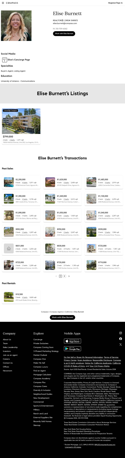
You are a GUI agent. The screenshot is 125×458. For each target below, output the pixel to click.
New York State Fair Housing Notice (77, 429)
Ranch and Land (40, 413)
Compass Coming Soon (43, 347)
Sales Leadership (10, 347)
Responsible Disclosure (102, 360)
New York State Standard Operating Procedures (82, 431)
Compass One (39, 359)
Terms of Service (111, 357)
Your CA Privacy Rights (99, 366)
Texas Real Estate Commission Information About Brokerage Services (90, 422)
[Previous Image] (5, 121)
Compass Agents (56, 312)
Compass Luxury (40, 367)
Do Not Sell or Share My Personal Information (83, 357)
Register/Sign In (115, 3)
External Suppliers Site (42, 417)
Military (36, 410)
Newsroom (7, 371)
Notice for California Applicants (98, 363)
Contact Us (8, 363)
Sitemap (36, 425)
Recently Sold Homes (42, 421)
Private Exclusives (40, 343)
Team (5, 343)
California (68, 312)
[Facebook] (120, 338)
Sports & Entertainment (43, 406)
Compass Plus (39, 382)
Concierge (37, 339)
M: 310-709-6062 (60, 29)
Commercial (38, 402)
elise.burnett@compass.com (65, 23)
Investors (7, 351)
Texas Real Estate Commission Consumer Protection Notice (86, 425)
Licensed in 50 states (73, 447)
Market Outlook (40, 355)
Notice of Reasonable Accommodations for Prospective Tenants (88, 434)
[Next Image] (37, 121)
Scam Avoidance (85, 360)
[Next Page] (69, 276)
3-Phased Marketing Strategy (46, 351)
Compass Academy (41, 378)
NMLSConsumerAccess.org (104, 445)
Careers (6, 359)
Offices (6, 367)
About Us (7, 339)
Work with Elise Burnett (64, 34)
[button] (3, 3)
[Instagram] (120, 332)
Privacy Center (70, 360)
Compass (44, 312)
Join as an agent (10, 355)
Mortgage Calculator (42, 374)
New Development (41, 398)
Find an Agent (39, 371)
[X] (120, 344)
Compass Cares (40, 386)
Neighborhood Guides (42, 394)
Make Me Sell (39, 363)
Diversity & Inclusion (42, 390)
